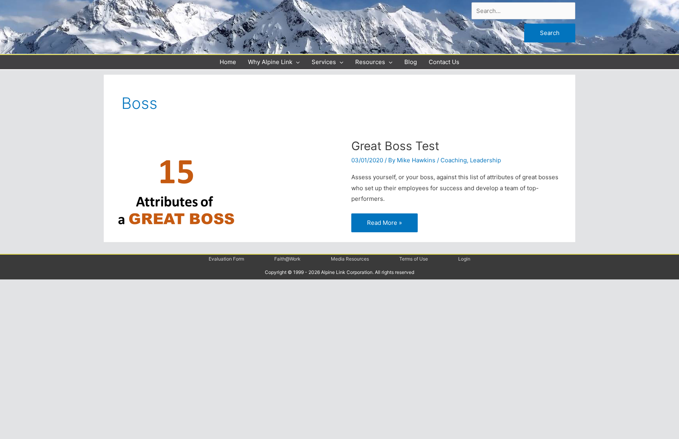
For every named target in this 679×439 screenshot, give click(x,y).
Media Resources (350, 259)
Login (464, 259)
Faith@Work (287, 259)
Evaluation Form (226, 259)
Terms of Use (413, 259)
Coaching (453, 160)
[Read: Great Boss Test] (176, 187)
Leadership (485, 160)
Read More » (384, 219)
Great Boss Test (395, 146)
